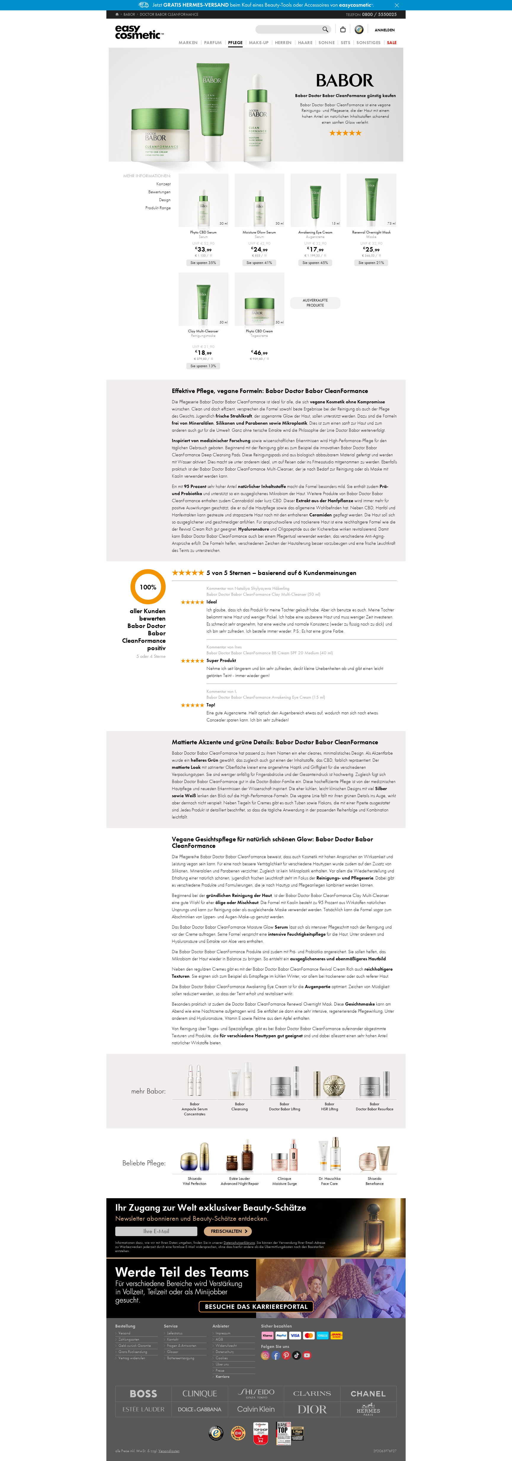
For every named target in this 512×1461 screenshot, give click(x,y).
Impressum (223, 1333)
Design (165, 199)
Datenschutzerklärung (239, 1243)
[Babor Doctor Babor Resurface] (374, 1080)
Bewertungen (159, 191)
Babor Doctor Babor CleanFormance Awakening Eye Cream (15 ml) (266, 697)
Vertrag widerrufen (132, 1358)
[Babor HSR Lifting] (329, 1080)
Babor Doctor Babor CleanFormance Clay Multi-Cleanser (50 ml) (263, 594)
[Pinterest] (286, 1355)
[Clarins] (312, 1394)
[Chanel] (368, 1394)
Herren (283, 43)
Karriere (223, 1376)
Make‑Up (259, 43)
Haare (305, 43)
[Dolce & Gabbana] (200, 1409)
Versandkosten (169, 1451)
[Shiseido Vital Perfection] (194, 1155)
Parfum (213, 43)
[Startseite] (117, 14)
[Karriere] (256, 1288)
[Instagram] (265, 1355)
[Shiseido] (256, 1394)
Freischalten (226, 1231)
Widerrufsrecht (226, 1345)
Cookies (222, 1358)
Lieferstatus (174, 1333)
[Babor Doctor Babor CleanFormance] (201, 105)
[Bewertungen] (345, 133)
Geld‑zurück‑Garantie (135, 1345)
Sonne (327, 43)
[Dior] (312, 1409)
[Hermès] (368, 1409)
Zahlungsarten (129, 1339)
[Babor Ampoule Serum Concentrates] (194, 1080)
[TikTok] (297, 1355)
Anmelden (385, 30)
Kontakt (172, 1339)
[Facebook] (276, 1355)
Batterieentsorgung (180, 1358)
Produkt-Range (158, 207)
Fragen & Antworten (181, 1345)
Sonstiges (368, 43)
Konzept (163, 183)
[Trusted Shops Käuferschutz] (359, 29)
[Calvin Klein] (256, 1409)
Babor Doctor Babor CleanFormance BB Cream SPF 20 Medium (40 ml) (270, 652)
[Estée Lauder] (143, 1409)
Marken (188, 43)
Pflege (235, 43)
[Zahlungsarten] (329, 1334)
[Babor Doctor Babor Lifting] (285, 1080)
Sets (345, 43)
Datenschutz (225, 1351)
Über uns (222, 1364)
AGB (219, 1339)
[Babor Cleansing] (239, 1080)
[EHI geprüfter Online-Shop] (238, 1433)
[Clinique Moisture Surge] (285, 1155)
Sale (392, 43)
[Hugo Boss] (143, 1394)
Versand (124, 1333)
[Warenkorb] (343, 29)
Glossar (172, 1351)
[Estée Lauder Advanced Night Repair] (239, 1155)
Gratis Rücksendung (133, 1351)
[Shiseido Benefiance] (374, 1155)
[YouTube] (307, 1355)
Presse (220, 1370)
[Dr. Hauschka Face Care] (329, 1155)
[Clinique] (200, 1394)
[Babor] (345, 81)
